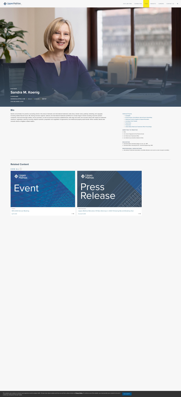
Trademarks (128, 125)
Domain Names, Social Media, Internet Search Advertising (138, 117)
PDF (45, 99)
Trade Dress (128, 123)
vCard (30, 99)
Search (23, 3)
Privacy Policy (79, 393)
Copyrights (127, 115)
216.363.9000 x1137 (17, 101)
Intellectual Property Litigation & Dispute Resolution (137, 119)
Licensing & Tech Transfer (131, 121)
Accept (127, 394)
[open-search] (177, 3)
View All (15, 169)
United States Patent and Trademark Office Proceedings (138, 126)
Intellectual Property (127, 114)
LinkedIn (37, 99)
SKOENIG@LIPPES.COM (18, 99)
